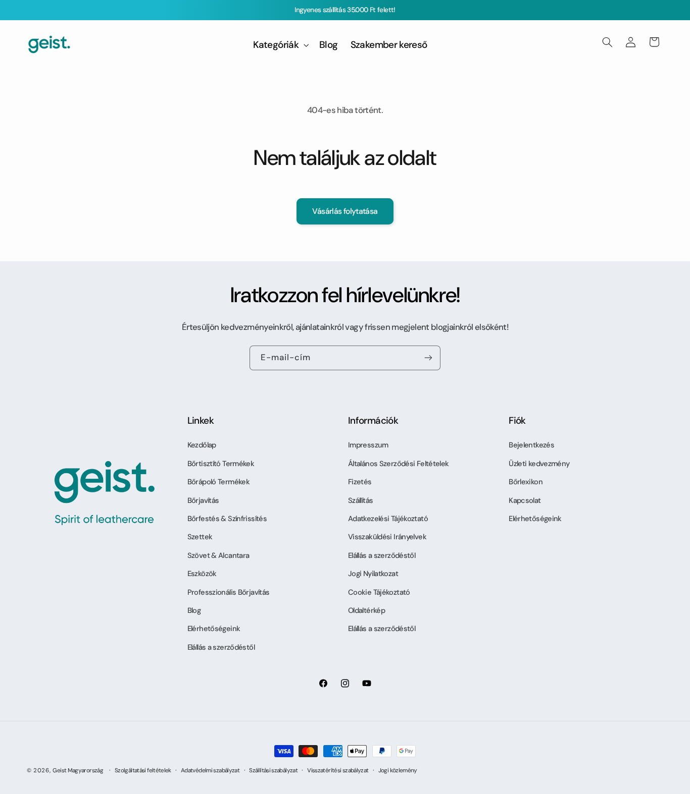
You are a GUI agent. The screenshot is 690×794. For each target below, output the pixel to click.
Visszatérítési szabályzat (337, 770)
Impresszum (368, 445)
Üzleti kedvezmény (539, 464)
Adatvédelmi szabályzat (210, 770)
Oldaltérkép (366, 610)
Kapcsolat (524, 500)
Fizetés (360, 482)
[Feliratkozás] (428, 358)
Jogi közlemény (397, 770)
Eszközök (202, 574)
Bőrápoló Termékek (218, 482)
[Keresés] (607, 41)
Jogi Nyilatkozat (373, 574)
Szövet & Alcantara (218, 555)
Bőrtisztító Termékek (220, 464)
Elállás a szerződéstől (221, 647)
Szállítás (360, 500)
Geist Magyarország (78, 770)
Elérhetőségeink (213, 628)
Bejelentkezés (531, 445)
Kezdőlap (201, 445)
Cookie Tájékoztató (379, 592)
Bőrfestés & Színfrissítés (227, 519)
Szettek (200, 537)
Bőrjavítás (203, 500)
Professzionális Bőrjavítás (228, 592)
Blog (194, 610)
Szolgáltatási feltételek (143, 770)
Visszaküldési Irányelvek (387, 537)
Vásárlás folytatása (344, 211)
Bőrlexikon (526, 482)
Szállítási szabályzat (273, 770)
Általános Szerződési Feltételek (398, 464)
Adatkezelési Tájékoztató (388, 519)
